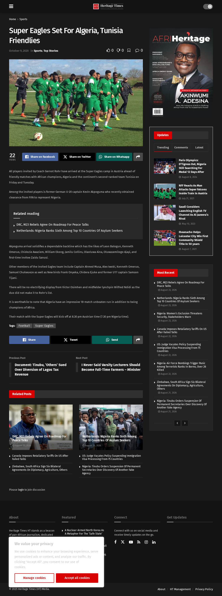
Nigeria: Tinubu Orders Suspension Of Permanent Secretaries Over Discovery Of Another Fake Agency (111, 470)
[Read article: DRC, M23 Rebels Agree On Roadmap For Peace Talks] (41, 427)
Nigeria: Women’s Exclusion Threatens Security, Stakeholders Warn (179, 315)
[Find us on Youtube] (131, 542)
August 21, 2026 (168, 392)
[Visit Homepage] (108, 7)
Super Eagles (44, 325)
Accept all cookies (77, 578)
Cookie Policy (36, 567)
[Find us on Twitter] (123, 542)
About (161, 589)
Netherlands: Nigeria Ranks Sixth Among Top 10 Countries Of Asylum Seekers (69, 231)
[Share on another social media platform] (138, 157)
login (21, 489)
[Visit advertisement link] (181, 73)
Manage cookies (34, 578)
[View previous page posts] (177, 423)
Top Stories (51, 50)
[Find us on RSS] (138, 542)
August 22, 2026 (168, 336)
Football (24, 325)
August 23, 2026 (22, 445)
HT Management (180, 589)
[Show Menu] (11, 6)
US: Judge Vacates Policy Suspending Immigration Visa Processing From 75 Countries (111, 457)
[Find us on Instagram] (146, 542)
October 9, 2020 (19, 50)
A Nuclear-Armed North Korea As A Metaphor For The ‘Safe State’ (84, 532)
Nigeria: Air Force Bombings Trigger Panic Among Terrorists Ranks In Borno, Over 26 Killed (181, 366)
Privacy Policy (204, 589)
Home (12, 19)
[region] (56, 562)
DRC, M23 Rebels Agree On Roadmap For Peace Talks (52, 225)
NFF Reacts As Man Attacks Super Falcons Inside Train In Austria (193, 189)
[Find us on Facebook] (115, 542)
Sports (23, 19)
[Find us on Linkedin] (153, 542)
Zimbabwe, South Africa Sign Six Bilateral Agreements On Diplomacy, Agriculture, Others (39, 468)
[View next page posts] (185, 423)
